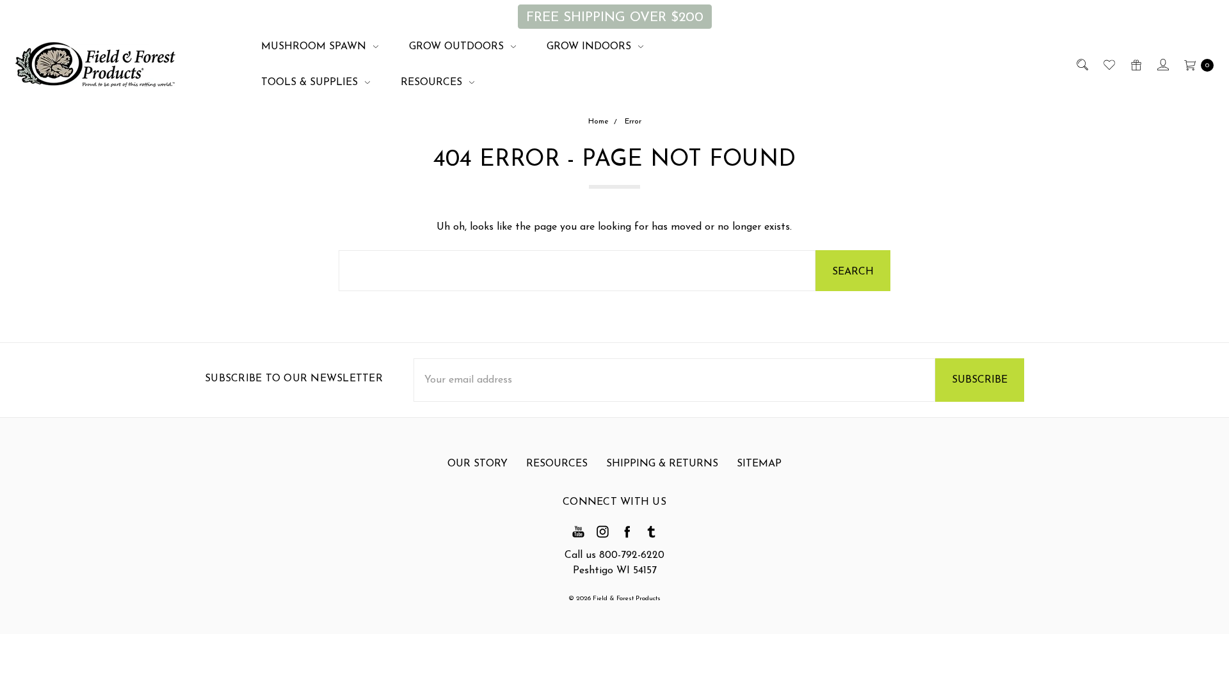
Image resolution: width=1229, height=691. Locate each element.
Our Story (477, 464)
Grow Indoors (590, 47)
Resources (433, 82)
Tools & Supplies (311, 82)
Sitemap (759, 464)
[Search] (1081, 65)
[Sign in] (1162, 65)
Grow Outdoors (458, 47)
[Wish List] (1108, 65)
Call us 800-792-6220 (614, 555)
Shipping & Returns (662, 464)
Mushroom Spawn (315, 47)
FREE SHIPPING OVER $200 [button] (614, 17)
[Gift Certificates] (1135, 65)
